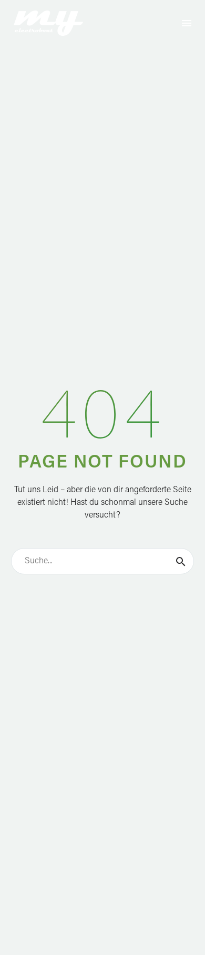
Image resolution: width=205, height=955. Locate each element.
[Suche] (181, 561)
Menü (186, 23)
